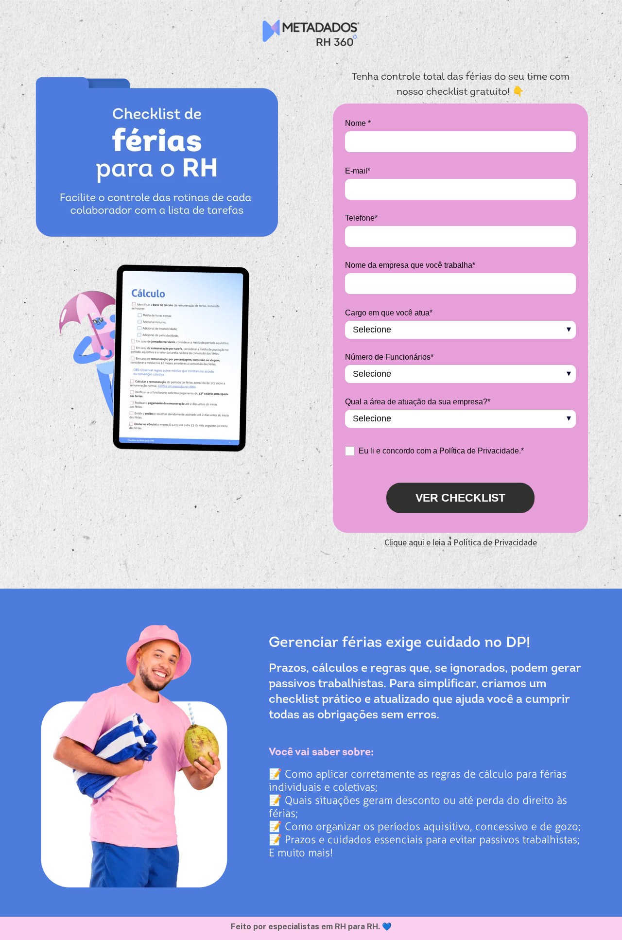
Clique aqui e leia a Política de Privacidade (460, 542)
